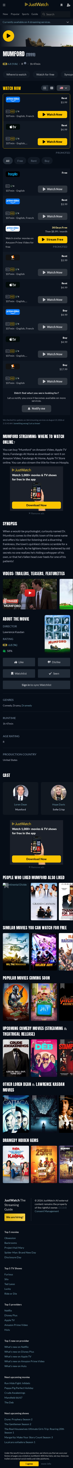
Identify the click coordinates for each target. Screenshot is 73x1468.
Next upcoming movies (17, 1377)
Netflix (8, 1310)
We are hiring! (14, 1217)
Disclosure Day (12, 1257)
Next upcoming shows (16, 1413)
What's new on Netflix (16, 1346)
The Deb (9, 1402)
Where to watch (16, 74)
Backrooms (10, 1242)
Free (20, 160)
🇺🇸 (61, 87)
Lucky (7, 1288)
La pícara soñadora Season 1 (19, 1442)
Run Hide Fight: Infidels (17, 1383)
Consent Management (47, 1211)
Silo (6, 1279)
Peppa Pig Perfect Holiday (18, 1387)
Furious (8, 1274)
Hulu (7, 1329)
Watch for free (45, 74)
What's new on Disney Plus (19, 1351)
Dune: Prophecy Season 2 (18, 1419)
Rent (34, 160)
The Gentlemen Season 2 (17, 1424)
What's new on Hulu (15, 1366)
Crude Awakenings (14, 1392)
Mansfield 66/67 (13, 1397)
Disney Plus (10, 1315)
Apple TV (9, 1320)
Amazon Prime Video (16, 1324)
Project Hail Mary (14, 1247)
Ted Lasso (9, 1283)
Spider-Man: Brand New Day (20, 1252)
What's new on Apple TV (17, 1356)
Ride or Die (10, 1293)
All (8, 160)
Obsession (10, 1238)
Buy (47, 160)
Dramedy (27, 705)
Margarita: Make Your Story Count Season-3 (28, 1437)
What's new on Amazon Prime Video (24, 1361)
